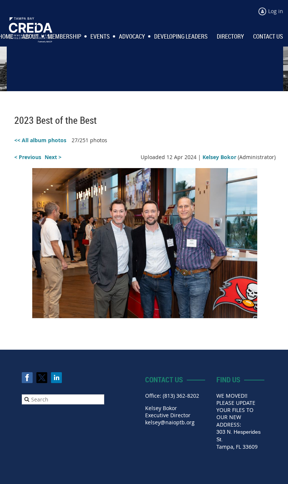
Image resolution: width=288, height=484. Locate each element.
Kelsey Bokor (219, 157)
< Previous (27, 157)
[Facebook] (27, 377)
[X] (41, 377)
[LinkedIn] (56, 377)
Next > (53, 157)
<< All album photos (40, 140)
